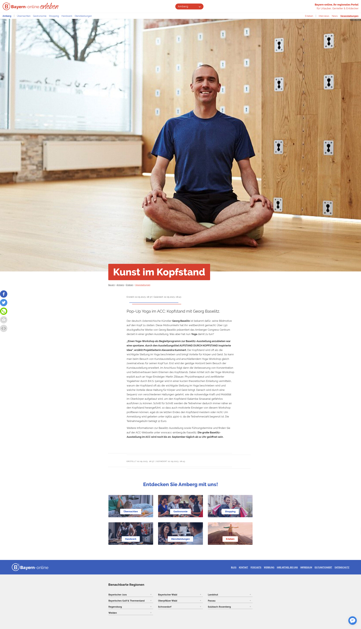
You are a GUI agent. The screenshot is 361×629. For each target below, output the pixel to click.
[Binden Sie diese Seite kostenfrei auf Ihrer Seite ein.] (3, 328)
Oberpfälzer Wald (167, 600)
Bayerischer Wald (167, 594)
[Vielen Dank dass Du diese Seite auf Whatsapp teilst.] (3, 311)
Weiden (112, 613)
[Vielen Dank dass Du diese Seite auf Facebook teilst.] (3, 294)
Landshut (213, 594)
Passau (211, 600)
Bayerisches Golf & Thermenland (126, 600)
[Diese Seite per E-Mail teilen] (3, 319)
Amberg (183, 6)
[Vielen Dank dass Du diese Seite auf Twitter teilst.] (3, 302)
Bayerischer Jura (117, 594)
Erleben (309, 16)
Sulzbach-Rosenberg (219, 606)
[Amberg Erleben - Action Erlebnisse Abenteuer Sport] (49, 6)
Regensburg (115, 606)
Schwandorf (164, 606)
